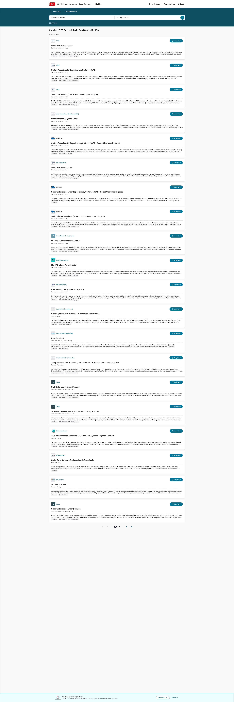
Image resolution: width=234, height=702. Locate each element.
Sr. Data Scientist (58, 484)
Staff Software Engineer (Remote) (65, 387)
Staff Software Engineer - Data (64, 118)
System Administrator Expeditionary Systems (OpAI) (73, 70)
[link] (102, 527)
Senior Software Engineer (62, 45)
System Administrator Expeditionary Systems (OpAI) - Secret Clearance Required (85, 143)
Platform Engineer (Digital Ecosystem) (67, 289)
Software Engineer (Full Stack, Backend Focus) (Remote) (75, 411)
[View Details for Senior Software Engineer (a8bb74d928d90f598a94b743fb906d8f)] (117, 48)
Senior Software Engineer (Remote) (66, 509)
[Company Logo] (53, 41)
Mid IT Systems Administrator (64, 265)
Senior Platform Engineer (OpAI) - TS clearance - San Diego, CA (78, 216)
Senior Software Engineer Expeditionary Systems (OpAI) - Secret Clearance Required (87, 192)
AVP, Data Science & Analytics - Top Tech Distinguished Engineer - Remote (82, 435)
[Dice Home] (52, 4)
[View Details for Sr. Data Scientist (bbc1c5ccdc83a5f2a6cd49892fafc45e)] (117, 487)
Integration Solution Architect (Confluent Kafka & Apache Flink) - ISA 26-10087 (85, 362)
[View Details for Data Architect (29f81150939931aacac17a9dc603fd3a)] (117, 340)
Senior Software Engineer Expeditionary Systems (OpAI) (75, 94)
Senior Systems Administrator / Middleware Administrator (75, 314)
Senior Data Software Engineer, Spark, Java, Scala (72, 460)
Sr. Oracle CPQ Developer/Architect (66, 240)
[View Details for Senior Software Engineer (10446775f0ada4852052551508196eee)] (117, 170)
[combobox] (79, 17)
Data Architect (57, 338)
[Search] (182, 18)
